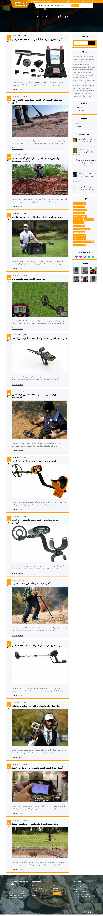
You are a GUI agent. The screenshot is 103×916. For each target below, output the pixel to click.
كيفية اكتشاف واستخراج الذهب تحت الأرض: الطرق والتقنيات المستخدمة (87, 163)
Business (77, 123)
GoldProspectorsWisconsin (20, 4)
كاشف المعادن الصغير (79, 245)
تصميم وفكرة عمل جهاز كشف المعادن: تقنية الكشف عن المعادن (87, 176)
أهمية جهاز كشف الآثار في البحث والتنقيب (31, 583)
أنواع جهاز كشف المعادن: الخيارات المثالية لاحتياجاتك (36, 706)
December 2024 (80, 111)
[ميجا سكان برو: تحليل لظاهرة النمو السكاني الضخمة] (75, 140)
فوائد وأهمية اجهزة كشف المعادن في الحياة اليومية (35, 824)
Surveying (16, 36)
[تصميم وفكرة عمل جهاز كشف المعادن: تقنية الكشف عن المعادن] (75, 175)
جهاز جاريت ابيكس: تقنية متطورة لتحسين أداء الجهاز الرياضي (36, 521)
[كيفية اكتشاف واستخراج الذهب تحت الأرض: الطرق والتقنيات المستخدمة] (75, 161)
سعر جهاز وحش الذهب (79, 235)
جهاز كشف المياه (78, 219)
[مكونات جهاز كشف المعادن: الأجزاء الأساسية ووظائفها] (75, 151)
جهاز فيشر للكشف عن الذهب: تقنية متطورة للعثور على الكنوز (37, 101)
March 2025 (78, 107)
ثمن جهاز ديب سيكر (78, 206)
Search (91, 43)
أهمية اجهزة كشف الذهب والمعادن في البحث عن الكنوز (37, 768)
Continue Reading (17, 89)
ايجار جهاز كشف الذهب (79, 203)
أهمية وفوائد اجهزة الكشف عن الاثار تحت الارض (34, 461)
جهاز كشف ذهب (89, 219)
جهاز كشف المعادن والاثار (80, 216)
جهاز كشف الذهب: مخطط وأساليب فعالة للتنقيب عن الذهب (39, 338)
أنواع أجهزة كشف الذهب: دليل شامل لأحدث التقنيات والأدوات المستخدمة (36, 159)
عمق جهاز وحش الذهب (79, 238)
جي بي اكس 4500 (78, 222)
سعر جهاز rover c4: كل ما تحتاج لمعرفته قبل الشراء (37, 39)
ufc (25, 36)
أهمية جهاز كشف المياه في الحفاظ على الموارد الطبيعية (37, 217)
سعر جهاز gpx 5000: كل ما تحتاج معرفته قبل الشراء (37, 645)
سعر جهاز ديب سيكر (79, 232)
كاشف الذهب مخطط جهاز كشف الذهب (83, 241)
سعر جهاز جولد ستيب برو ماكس (81, 229)
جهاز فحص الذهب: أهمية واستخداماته (29, 279)
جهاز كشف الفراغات (79, 213)
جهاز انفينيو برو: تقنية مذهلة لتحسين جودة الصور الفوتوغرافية (34, 395)
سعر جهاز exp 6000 (79, 225)
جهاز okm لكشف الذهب (80, 210)
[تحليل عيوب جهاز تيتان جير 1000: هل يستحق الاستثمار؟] (75, 188)
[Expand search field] (90, 6)
